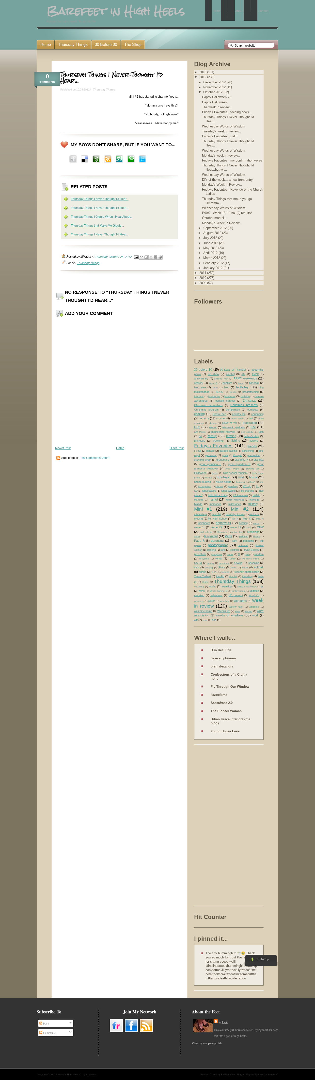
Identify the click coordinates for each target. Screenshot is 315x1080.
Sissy (221, 567)
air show (213, 374)
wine (237, 611)
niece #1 (199, 527)
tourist (212, 586)
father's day (251, 436)
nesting (243, 523)
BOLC (219, 391)
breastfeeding (250, 391)
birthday (242, 387)
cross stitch (237, 418)
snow (245, 567)
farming (231, 436)
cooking (199, 414)
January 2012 (213, 268)
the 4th (220, 576)
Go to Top (260, 961)
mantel (213, 499)
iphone (219, 486)
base (241, 383)
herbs (215, 473)
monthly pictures (235, 514)
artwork (198, 382)
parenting (217, 540)
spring (202, 571)
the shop (247, 576)
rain (248, 554)
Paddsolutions (228, 1074)
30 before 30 (203, 369)
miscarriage (200, 514)
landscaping (228, 490)
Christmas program (206, 409)
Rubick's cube (250, 558)
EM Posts (199, 432)
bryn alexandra (222, 666)
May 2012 (210, 248)
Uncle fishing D (218, 591)
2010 (203, 278)
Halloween (200, 472)
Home (120, 448)
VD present (236, 595)
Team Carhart (202, 576)
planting (211, 549)
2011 (203, 273)
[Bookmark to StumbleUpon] (119, 159)
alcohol (230, 374)
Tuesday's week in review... (221, 131)
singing (209, 567)
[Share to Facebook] (155, 257)
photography (218, 545)
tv (262, 586)
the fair (233, 576)
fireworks (218, 440)
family (212, 436)
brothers (199, 396)
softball (259, 567)
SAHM (198, 562)
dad (251, 418)
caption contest (225, 400)
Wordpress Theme (208, 1074)
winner (248, 611)
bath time (200, 387)
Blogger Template (245, 1074)
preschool (200, 554)
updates (254, 590)
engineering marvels (223, 431)
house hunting (202, 481)
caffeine (245, 396)
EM (253, 427)
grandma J (222, 459)
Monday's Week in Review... (222, 184)
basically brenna (223, 658)
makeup (198, 499)
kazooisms (219, 695)
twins (202, 590)
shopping (253, 562)
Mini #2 (240, 509)
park (234, 540)
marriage (254, 499)
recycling (204, 558)
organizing (253, 531)
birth (226, 387)
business (229, 396)
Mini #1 (203, 509)
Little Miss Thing (218, 495)
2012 (203, 77)
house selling (223, 481)
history (208, 477)
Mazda (198, 504)
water (211, 600)
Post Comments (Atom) (94, 458)
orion (197, 536)
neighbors (204, 523)
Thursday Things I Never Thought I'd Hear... (111, 77)
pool (222, 549)
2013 (203, 72)
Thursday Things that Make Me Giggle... (97, 225)
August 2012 (212, 233)
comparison (233, 409)
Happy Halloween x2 (216, 97)
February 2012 (214, 263)
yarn (205, 620)
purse (230, 554)
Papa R (199, 540)
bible (215, 387)
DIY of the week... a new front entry (227, 179)
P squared (211, 536)
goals (225, 455)
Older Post (177, 448)
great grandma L (210, 464)
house (253, 477)
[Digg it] (85, 159)
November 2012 (215, 87)
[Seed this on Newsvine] (96, 159)
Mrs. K (247, 518)
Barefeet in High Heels (67, 1074)
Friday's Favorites (213, 445)
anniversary (201, 378)
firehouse (199, 440)
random (259, 554)
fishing (235, 440)
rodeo (232, 558)
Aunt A (213, 383)
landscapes (209, 490)
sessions (224, 563)
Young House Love (225, 731)
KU (196, 490)
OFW (260, 527)
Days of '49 (229, 422)
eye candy (247, 432)
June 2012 (211, 243)
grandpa (259, 459)
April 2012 (211, 253)
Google (237, 455)
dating (213, 423)
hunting (240, 482)
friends (252, 446)
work (255, 615)
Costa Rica (219, 414)
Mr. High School (217, 518)
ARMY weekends (245, 378)
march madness (235, 499)
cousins (204, 418)
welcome (254, 606)
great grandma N (239, 464)
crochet (220, 418)
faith (261, 431)
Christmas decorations (208, 405)
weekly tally (236, 606)
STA (214, 572)
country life (239, 414)
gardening (248, 450)
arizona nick (221, 378)
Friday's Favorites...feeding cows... (227, 112)
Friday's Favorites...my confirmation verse (232, 160)
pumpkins (216, 554)
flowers (254, 440)
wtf (196, 619)
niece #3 (235, 527)
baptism (227, 382)
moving (198, 518)
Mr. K (235, 518)
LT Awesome (240, 495)
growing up (252, 468)
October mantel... (214, 218)
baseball (254, 382)
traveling (226, 586)
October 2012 (213, 92)
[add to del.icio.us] (73, 159)
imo (262, 482)
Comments (49, 1033)
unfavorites (238, 591)
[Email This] (141, 257)
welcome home (203, 611)
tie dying (199, 586)
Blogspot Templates (268, 1074)
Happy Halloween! (215, 102)
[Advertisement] (214, 826)
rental (218, 558)
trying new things (247, 586)
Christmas (249, 400)
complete (252, 409)
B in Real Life (221, 650)
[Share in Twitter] (142, 159)
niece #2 (216, 527)
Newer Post (63, 448)
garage (210, 450)
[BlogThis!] (146, 257)
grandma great (202, 459)
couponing (257, 414)
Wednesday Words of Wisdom (223, 126)
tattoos (225, 572)
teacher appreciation (247, 571)
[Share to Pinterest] (160, 257)
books (233, 392)
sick (196, 567)
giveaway (211, 455)
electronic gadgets (233, 427)
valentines (216, 595)
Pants (256, 536)
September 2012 (215, 228)
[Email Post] (136, 256)
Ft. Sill (197, 450)
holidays (223, 477)
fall (200, 436)
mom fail (216, 514)
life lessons (247, 490)
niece (256, 523)
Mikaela (223, 1022)
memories (215, 504)
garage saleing (228, 450)
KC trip (247, 486)
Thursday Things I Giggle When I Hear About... (101, 216)
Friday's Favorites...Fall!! (219, 136)
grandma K (241, 459)
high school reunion (235, 472)
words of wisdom (229, 615)
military (253, 504)
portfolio (234, 549)
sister (233, 567)
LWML (256, 495)
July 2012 (210, 238)
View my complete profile (207, 1043)
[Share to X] (150, 257)
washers (199, 601)
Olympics (222, 532)
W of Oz (254, 595)
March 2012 (212, 258)
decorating (250, 423)
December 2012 (215, 82)
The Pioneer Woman (226, 711)
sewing (238, 562)
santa (210, 563)
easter (213, 427)
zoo (214, 619)
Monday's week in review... (221, 155)
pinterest (243, 545)
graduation (253, 455)
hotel (241, 477)
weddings (240, 601)
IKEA (252, 482)
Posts (45, 1023)
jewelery (233, 486)
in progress (204, 486)
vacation (199, 595)
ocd (249, 527)
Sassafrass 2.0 (222, 703)
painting (243, 536)
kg (257, 486)
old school (206, 532)
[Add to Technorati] (131, 159)
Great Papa (232, 468)
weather (224, 601)
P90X (228, 536)
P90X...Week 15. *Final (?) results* (227, 213)
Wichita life (223, 611)
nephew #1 (223, 523)
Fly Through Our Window (230, 686)
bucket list (214, 396)
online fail (236, 532)
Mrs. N (260, 518)
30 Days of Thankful (233, 369)
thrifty (205, 582)
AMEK (255, 374)
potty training (251, 549)
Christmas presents (244, 405)
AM (243, 374)
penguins (248, 540)
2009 (203, 283)
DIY (197, 427)
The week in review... (217, 107)
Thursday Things (104, 89)
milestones (234, 504)
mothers (254, 514)
